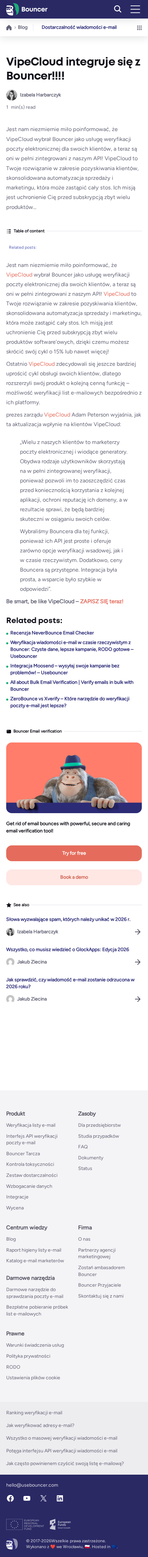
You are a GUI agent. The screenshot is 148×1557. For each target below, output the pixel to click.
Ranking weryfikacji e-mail (34, 1413)
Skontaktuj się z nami (101, 1296)
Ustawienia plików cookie (33, 1378)
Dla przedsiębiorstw (99, 1125)
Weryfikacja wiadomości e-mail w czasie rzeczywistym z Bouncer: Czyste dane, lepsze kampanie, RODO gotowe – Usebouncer (72, 649)
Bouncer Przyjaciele (99, 1285)
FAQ (83, 1147)
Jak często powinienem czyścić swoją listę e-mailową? (65, 1463)
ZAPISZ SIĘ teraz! (102, 601)
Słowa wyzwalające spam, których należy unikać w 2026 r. (68, 919)
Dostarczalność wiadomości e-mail (79, 27)
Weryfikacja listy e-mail (30, 1125)
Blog (23, 27)
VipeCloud (20, 274)
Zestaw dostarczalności (31, 1175)
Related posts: (22, 247)
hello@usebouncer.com (32, 1485)
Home (9, 27)
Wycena (15, 1208)
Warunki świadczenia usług (35, 1345)
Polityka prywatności (28, 1356)
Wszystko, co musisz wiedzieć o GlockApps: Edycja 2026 (67, 949)
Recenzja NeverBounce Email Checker (52, 633)
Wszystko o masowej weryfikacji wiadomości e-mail (61, 1438)
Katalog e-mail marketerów (35, 1261)
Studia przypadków (98, 1136)
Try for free (74, 853)
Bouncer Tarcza (23, 1154)
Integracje (17, 1197)
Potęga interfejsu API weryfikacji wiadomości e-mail (61, 1451)
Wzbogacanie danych (29, 1186)
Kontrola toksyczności (30, 1164)
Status (85, 1168)
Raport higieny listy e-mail (33, 1250)
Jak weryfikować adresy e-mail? (40, 1425)
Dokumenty (90, 1158)
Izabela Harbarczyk (40, 95)
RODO (13, 1367)
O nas (84, 1239)
